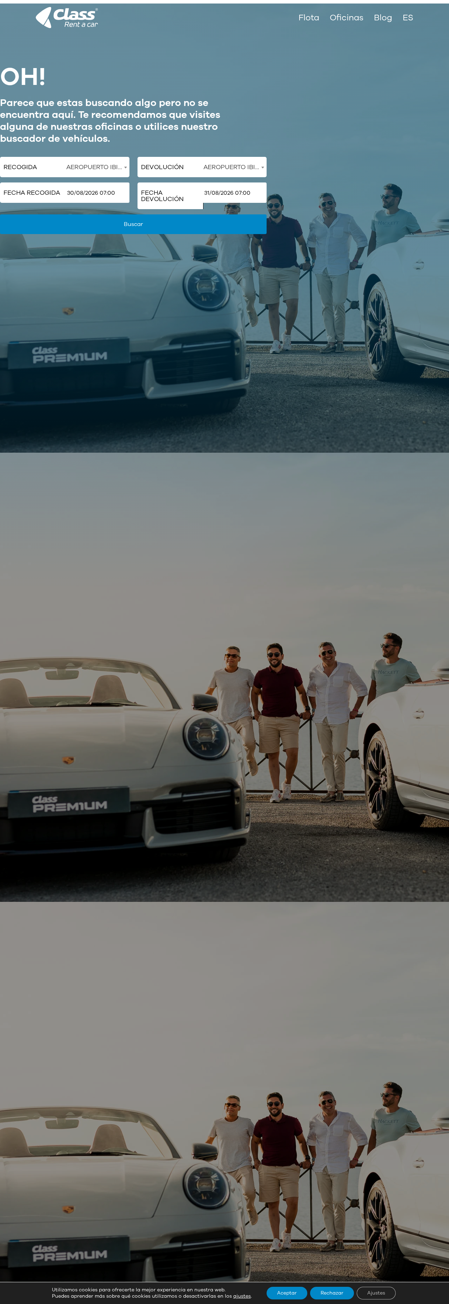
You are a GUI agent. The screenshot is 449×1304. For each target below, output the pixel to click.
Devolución (162, 167)
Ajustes (376, 1293)
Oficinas (346, 17)
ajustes (242, 1296)
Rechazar (332, 1293)
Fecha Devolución (162, 195)
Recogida (20, 167)
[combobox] (96, 167)
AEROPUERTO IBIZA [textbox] (96, 167)
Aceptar (287, 1293)
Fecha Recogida (32, 192)
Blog (383, 17)
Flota (309, 17)
